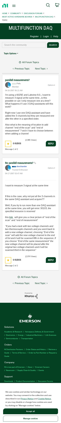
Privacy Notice (27, 398)
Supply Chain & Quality (26, 370)
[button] (8, 144)
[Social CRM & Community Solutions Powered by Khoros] (31, 295)
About (30, 367)
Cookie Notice (44, 398)
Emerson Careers (42, 367)
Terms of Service (19, 352)
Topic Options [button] (10, 53)
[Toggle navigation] (14, 6)
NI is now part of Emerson (14, 367)
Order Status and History (36, 349)
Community (15, 13)
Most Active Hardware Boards (17, 16)
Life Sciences (50, 335)
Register (34, 36)
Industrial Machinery (34, 335)
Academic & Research (13, 331)
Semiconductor (12, 338)
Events (41, 370)
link (11, 217)
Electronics (10, 335)
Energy (21, 335)
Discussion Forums (33, 13)
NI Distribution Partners (13, 349)
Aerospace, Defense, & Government (39, 331)
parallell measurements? (17, 80)
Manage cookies (30, 418)
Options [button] (51, 85)
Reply (51, 143)
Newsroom (10, 370)
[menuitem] (48, 5)
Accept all (30, 411)
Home (4, 13)
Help (55, 36)
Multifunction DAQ (44, 16)
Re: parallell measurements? (19, 162)
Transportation (27, 338)
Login (46, 36)
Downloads (8, 381)
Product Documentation (25, 381)
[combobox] (24, 45)
